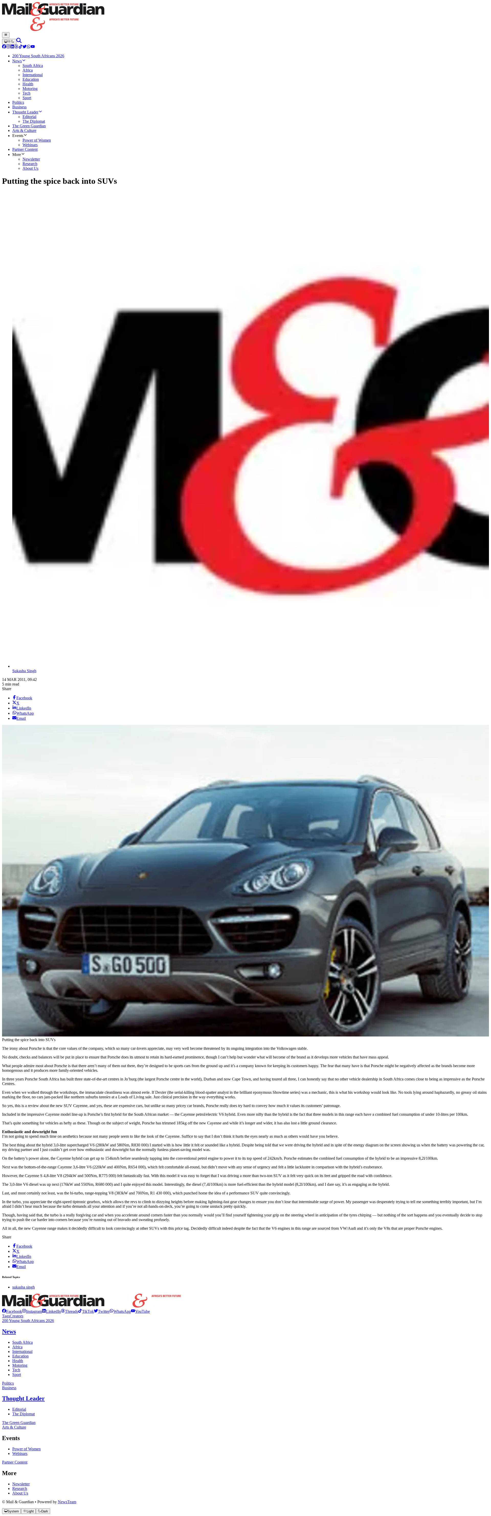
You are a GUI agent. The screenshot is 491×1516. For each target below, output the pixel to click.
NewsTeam (67, 1502)
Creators (16, 1316)
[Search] (18, 41)
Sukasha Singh (24, 671)
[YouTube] (33, 47)
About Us (20, 1493)
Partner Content (14, 1462)
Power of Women (26, 1449)
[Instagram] (8, 47)
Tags (6, 1316)
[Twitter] (25, 47)
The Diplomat (23, 1414)
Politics (8, 1383)
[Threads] (16, 47)
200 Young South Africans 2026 (28, 1320)
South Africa (22, 1342)
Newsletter (21, 1484)
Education (20, 1356)
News (9, 1331)
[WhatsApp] (29, 47)
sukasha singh (23, 1287)
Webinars (19, 1453)
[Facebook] (4, 47)
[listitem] (12, 1311)
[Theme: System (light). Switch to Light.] (9, 41)
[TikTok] (20, 47)
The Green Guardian (19, 1422)
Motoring (19, 1365)
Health (17, 1361)
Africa (17, 1347)
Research (19, 1488)
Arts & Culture (14, 1427)
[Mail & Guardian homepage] (245, 17)
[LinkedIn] (12, 47)
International (22, 1351)
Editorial (19, 1409)
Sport (16, 1374)
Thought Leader (23, 1398)
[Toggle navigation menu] (5, 35)
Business (9, 1388)
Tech (16, 1370)
